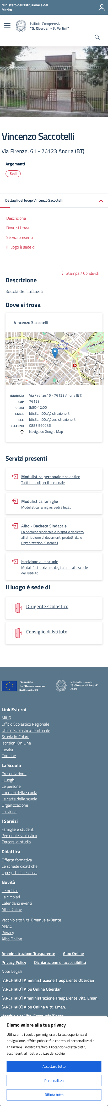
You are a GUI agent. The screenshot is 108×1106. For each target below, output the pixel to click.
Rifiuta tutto (54, 1094)
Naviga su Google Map (46, 431)
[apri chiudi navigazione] (7, 26)
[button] (54, 200)
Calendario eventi (17, 903)
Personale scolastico (19, 835)
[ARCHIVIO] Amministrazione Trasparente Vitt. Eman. (50, 998)
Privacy (8, 932)
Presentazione (14, 773)
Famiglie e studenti (18, 829)
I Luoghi (8, 780)
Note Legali (12, 971)
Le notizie (10, 890)
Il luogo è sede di (20, 247)
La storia (9, 811)
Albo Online (12, 909)
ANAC (7, 926)
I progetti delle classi (19, 872)
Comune (9, 755)
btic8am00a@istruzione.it (49, 413)
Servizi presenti (19, 237)
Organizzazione (15, 805)
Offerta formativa (17, 860)
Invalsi (7, 749)
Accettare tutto (54, 1066)
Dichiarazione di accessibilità (60, 962)
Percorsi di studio (16, 842)
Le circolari (11, 897)
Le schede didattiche (19, 866)
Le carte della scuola (19, 799)
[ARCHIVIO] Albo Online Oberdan (32, 989)
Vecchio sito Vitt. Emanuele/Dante (31, 920)
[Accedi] (101, 7)
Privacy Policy (14, 962)
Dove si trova (17, 227)
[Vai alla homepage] (21, 26)
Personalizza (54, 1080)
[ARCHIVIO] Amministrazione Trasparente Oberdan (48, 980)
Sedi (13, 173)
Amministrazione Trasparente (28, 953)
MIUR (6, 718)
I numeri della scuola (19, 792)
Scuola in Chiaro (15, 736)
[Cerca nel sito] (97, 37)
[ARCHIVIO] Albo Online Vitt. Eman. (34, 1007)
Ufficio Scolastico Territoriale (26, 730)
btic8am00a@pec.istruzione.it (52, 419)
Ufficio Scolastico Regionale (25, 724)
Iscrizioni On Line (16, 743)
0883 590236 (40, 425)
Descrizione (16, 218)
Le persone (11, 786)
